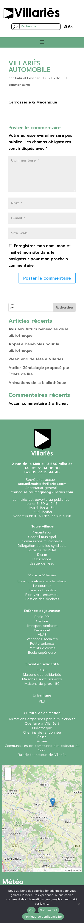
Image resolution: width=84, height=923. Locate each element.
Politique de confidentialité (43, 916)
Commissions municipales (42, 541)
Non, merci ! (48, 910)
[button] (52, 802)
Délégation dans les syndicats (42, 545)
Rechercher (64, 307)
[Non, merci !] (78, 904)
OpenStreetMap (55, 870)
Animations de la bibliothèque (37, 383)
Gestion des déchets (42, 599)
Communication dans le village (42, 581)
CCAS (42, 670)
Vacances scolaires (42, 639)
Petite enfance (42, 643)
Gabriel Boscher (27, 78)
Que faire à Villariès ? (42, 723)
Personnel (42, 630)
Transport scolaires (42, 625)
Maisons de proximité (42, 683)
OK (31, 910)
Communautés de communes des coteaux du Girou (42, 748)
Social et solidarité (42, 664)
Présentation (42, 532)
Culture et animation (42, 713)
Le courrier (42, 585)
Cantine (42, 621)
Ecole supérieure (42, 652)
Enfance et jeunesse (42, 610)
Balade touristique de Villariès (42, 754)
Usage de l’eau (42, 563)
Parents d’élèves (42, 648)
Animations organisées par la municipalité (42, 719)
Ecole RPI (42, 616)
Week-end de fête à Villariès (35, 359)
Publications (42, 559)
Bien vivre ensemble (42, 594)
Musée (42, 741)
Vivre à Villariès (42, 575)
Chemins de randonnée (42, 732)
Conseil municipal (42, 536)
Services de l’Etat (42, 550)
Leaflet (38, 870)
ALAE (42, 634)
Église (42, 737)
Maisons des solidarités (42, 674)
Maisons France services (42, 679)
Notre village (42, 526)
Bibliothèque (42, 728)
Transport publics (42, 590)
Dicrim (42, 554)
